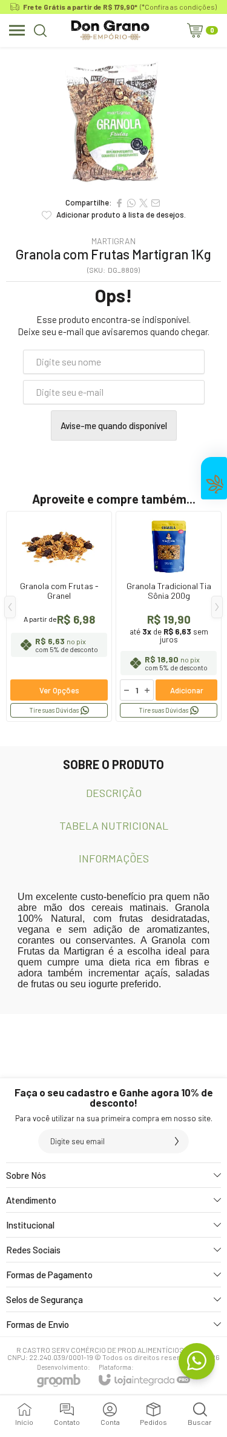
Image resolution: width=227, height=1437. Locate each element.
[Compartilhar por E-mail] (155, 203)
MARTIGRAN (113, 241)
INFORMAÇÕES (114, 858)
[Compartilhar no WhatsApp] (131, 203)
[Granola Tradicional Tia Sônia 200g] (168, 616)
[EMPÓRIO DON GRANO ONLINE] (110, 30)
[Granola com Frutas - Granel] (59, 616)
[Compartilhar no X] (143, 203)
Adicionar (186, 690)
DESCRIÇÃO (114, 792)
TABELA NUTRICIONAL (113, 825)
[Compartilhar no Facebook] (119, 203)
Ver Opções (59, 690)
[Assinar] (177, 1141)
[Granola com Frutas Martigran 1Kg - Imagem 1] (113, 119)
